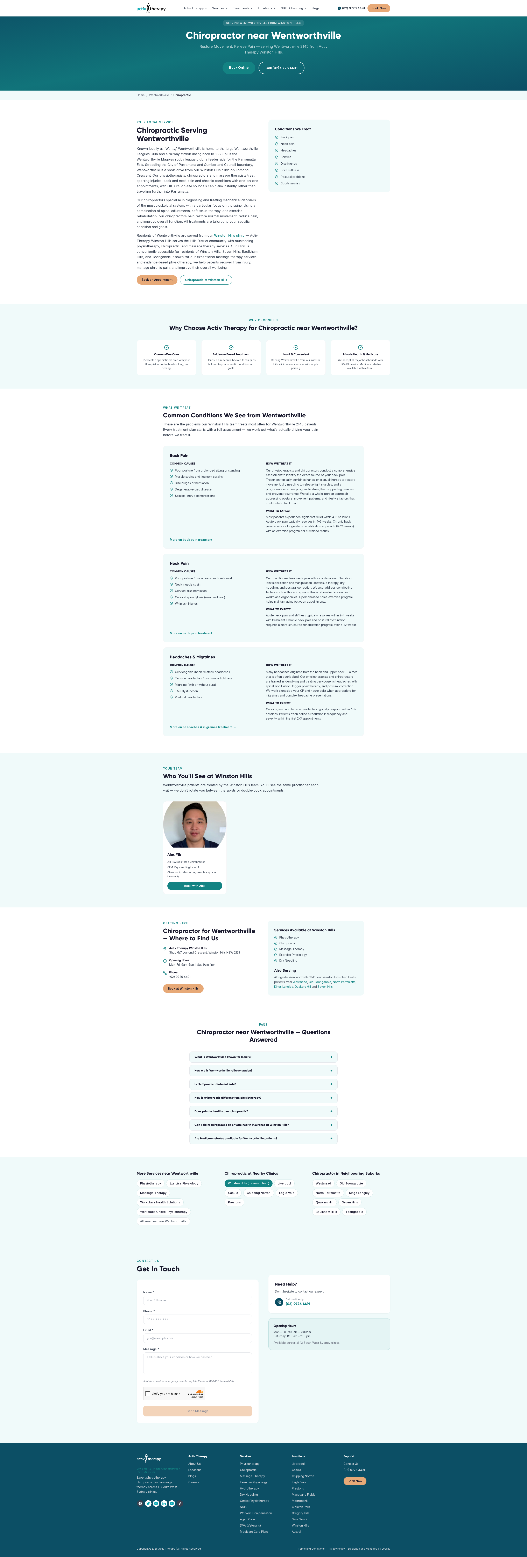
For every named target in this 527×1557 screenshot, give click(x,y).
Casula (233, 1193)
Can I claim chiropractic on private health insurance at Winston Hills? (263, 1125)
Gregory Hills (300, 1513)
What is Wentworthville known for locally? (263, 1057)
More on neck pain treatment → (193, 633)
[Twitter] (148, 1503)
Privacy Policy (336, 1548)
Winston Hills (300, 1525)
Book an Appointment (157, 279)
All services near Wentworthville (163, 1221)
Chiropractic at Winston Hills (206, 280)
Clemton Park (301, 1507)
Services (218, 8)
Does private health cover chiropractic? (263, 1111)
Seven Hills (325, 986)
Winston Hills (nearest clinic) (248, 1183)
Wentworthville (159, 95)
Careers (193, 1482)
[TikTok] (180, 1503)
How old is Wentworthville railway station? (263, 1070)
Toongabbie (354, 1211)
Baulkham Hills (326, 1211)
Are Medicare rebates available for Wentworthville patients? (263, 1138)
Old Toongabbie (320, 982)
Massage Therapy (153, 1193)
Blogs (315, 8)
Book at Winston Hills (183, 988)
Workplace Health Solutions (160, 1202)
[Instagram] (156, 1503)
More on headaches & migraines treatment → (203, 727)
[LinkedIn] (164, 1503)
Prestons (234, 1202)
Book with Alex (194, 885)
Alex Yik (174, 854)
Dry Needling (249, 1494)
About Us (194, 1463)
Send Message (198, 1411)
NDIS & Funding (292, 8)
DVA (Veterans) (250, 1525)
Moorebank (300, 1500)
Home (141, 95)
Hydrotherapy (249, 1488)
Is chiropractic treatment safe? (263, 1084)
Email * (148, 1330)
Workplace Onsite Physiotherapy (163, 1211)
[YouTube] (172, 1503)
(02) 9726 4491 (353, 8)
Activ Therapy (194, 8)
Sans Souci (299, 1519)
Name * (148, 1292)
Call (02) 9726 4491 (281, 68)
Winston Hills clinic (229, 235)
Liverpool (284, 1183)
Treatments (241, 8)
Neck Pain (179, 563)
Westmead (300, 982)
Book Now (379, 8)
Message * (151, 1349)
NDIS (243, 1507)
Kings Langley (283, 986)
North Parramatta (344, 982)
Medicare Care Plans (254, 1531)
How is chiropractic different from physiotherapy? (263, 1098)
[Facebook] (140, 1503)
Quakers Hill (303, 986)
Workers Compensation (256, 1513)
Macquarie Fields (303, 1494)
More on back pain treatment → (193, 539)
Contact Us (351, 1463)
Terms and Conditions (311, 1548)
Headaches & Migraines (192, 656)
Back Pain (179, 455)
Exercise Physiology (184, 1183)
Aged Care (247, 1519)
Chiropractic (248, 1470)
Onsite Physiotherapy (254, 1500)
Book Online (239, 67)
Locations (265, 8)
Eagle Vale (286, 1193)
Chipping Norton (258, 1193)
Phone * (149, 1311)
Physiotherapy (150, 1183)
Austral (296, 1531)
